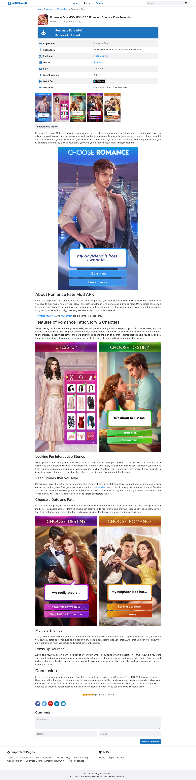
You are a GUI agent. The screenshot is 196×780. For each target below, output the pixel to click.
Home (75, 3)
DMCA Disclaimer (44, 757)
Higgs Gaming (100, 55)
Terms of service (75, 760)
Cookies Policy (14, 760)
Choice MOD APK (47, 315)
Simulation (62, 9)
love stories (99, 487)
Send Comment (150, 741)
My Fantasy (66, 315)
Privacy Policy (63, 757)
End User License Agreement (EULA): (45, 760)
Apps (87, 3)
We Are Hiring (81, 757)
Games (99, 3)
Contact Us (25, 757)
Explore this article (47, 126)
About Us (12, 757)
